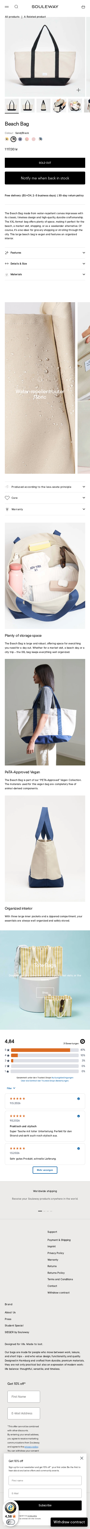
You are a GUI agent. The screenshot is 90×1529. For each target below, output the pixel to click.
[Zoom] (78, 90)
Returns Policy (56, 1273)
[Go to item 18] (59, 105)
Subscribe (45, 1505)
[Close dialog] (81, 1458)
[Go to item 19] (75, 105)
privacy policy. (32, 1516)
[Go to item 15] (12, 105)
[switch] (10, 1522)
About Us (10, 1312)
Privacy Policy (56, 1253)
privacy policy (31, 1446)
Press (8, 1319)
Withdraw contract (59, 1293)
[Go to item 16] (28, 105)
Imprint (52, 1246)
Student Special (14, 1325)
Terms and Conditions (60, 1279)
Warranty (53, 1260)
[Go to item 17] (43, 105)
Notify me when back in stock (45, 178)
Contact (52, 1286)
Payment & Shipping (59, 1240)
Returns (52, 1266)
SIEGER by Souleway (17, 1332)
